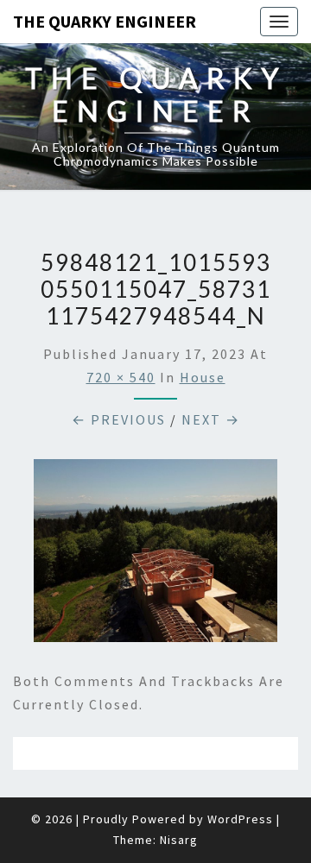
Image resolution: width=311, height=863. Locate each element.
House (202, 377)
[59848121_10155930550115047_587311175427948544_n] (155, 555)
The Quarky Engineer (104, 21)
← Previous (119, 419)
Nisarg (179, 839)
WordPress (240, 819)
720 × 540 (121, 377)
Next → (210, 419)
